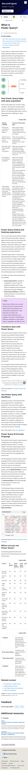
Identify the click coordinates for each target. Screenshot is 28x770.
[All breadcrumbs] (2, 20)
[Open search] (20, 16)
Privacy (10, 763)
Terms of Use (20, 765)
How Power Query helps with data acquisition (14, 39)
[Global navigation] (1, 16)
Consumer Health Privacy (7, 765)
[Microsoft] (14, 17)
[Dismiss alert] (25, 2)
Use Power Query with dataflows (10, 45)
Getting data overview (10, 686)
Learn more (15, 695)
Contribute (4, 763)
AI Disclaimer (4, 761)
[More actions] (25, 20)
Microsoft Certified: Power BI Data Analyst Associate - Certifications (12, 733)
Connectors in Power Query (12, 684)
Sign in (25, 17)
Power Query (8, 20)
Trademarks (4, 768)
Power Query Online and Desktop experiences (14, 41)
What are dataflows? (18, 430)
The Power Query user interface (13, 688)
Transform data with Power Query (11, 43)
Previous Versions (14, 761)
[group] (14, 525)
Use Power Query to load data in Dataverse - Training (13, 723)
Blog (22, 761)
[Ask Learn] (22, 20)
